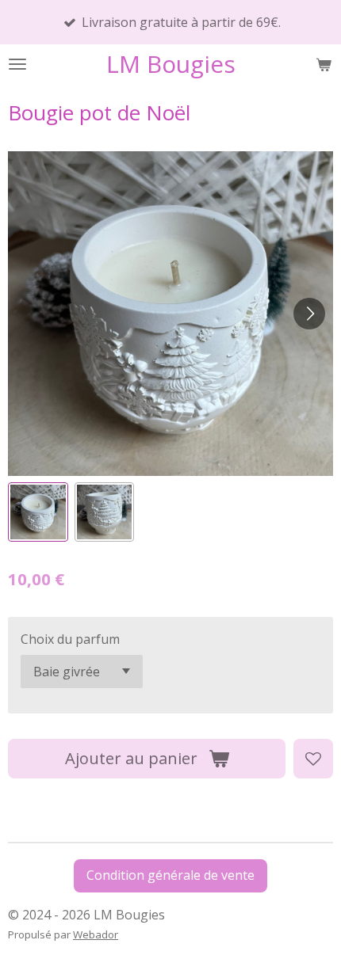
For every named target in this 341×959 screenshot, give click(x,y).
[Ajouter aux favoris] (313, 758)
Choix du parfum (70, 639)
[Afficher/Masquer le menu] (17, 64)
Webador (95, 934)
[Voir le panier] (323, 64)
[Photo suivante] (309, 313)
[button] (38, 512)
